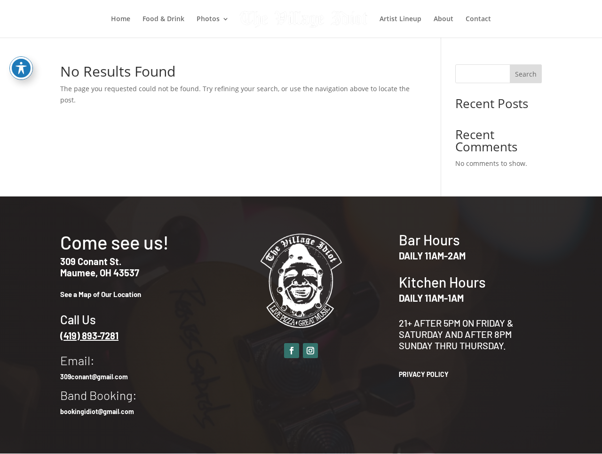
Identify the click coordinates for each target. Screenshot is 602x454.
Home (120, 19)
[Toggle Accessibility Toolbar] (21, 68)
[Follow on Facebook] (291, 350)
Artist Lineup (400, 19)
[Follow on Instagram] (310, 350)
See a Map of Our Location (100, 294)
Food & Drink (163, 19)
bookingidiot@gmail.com (97, 411)
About (443, 19)
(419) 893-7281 (89, 335)
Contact (478, 19)
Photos (208, 19)
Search (526, 74)
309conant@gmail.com (94, 377)
